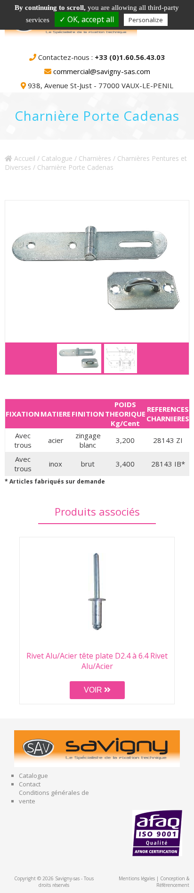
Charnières (95, 158)
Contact (29, 784)
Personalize (146, 20)
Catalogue (57, 158)
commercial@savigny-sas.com (101, 71)
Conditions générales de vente (54, 796)
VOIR (94, 690)
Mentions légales (137, 878)
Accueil (23, 158)
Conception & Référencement (172, 881)
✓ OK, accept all (86, 19)
